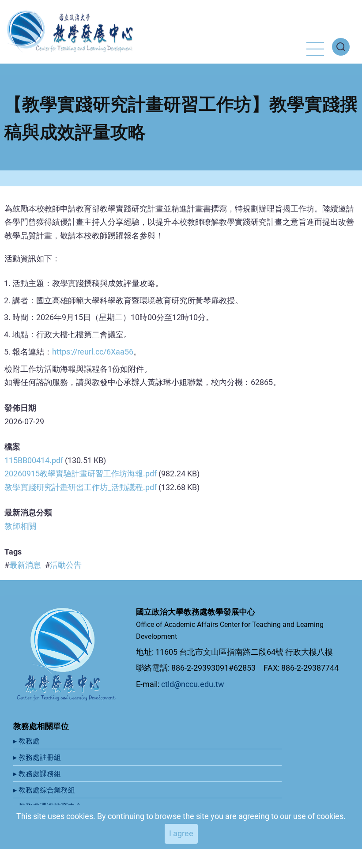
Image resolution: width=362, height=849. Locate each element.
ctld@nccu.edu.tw (192, 684)
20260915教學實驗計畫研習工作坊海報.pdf (80, 473)
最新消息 (25, 565)
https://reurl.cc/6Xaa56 (92, 351)
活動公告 (66, 565)
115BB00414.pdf (33, 460)
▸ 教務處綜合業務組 (45, 790)
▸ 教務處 (27, 741)
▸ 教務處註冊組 (38, 757)
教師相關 (20, 526)
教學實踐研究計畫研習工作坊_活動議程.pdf (80, 487)
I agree (181, 833)
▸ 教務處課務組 (38, 774)
